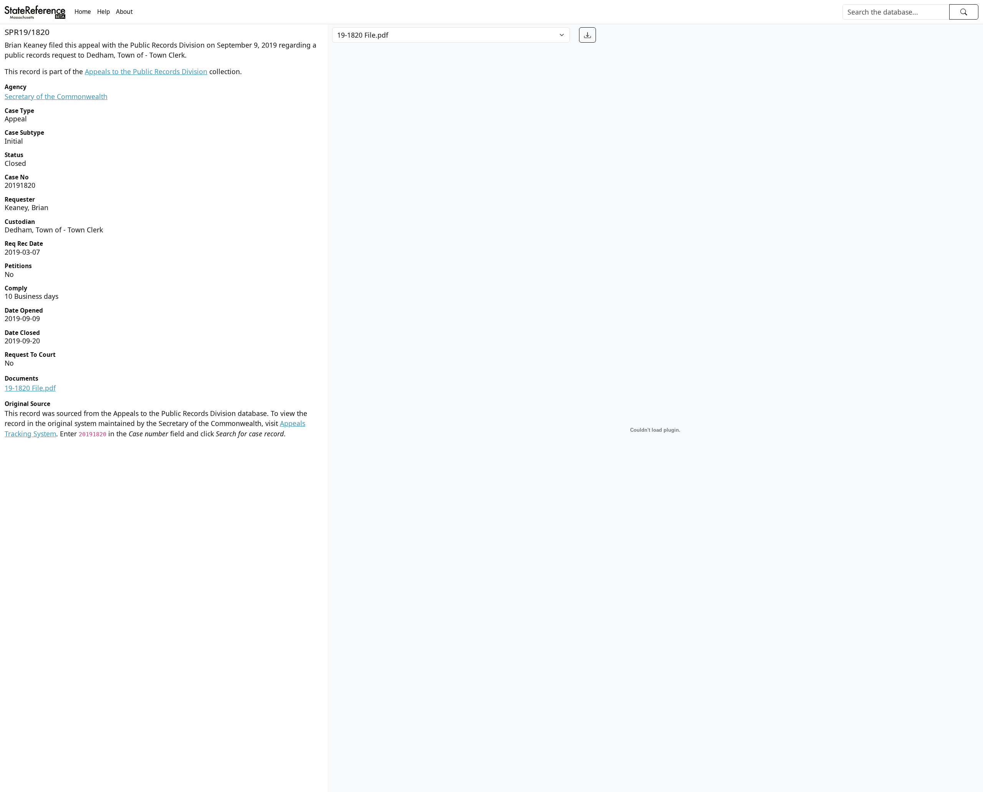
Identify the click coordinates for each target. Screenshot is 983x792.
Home (82, 12)
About (124, 12)
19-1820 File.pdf (30, 388)
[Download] (587, 35)
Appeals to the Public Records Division (146, 71)
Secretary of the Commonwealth (56, 96)
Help (103, 12)
